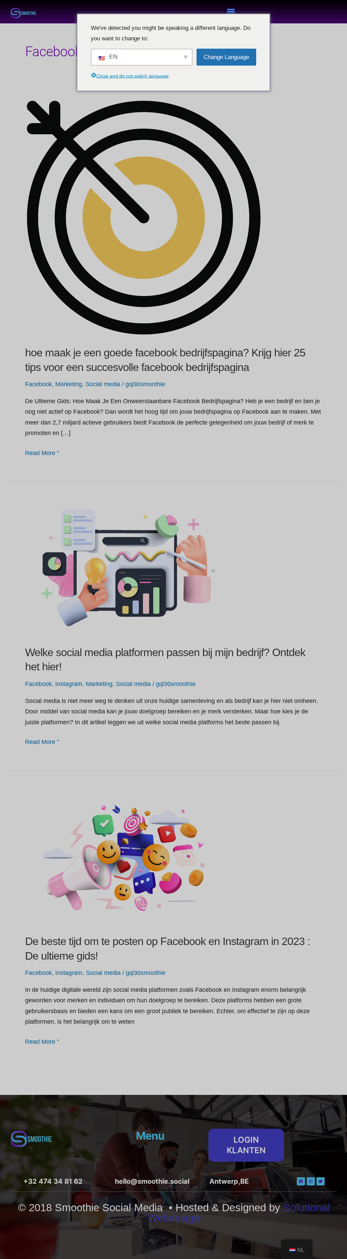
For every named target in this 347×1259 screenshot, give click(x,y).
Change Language (226, 57)
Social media (102, 384)
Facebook (38, 384)
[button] (172, 1154)
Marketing (68, 384)
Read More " (42, 452)
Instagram (68, 684)
